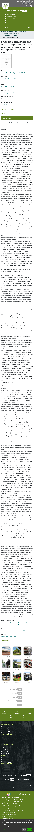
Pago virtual (3, 739)
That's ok (29, 829)
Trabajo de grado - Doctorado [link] (9, 93)
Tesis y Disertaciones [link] (11, 31)
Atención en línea (5, 726)
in (27, 784)
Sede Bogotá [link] (22, 31)
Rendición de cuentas (5, 753)
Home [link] (3, 31)
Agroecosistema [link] (5, 622)
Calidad (2, 747)
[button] (26, 6)
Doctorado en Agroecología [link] (10, 35)
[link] (13, 73)
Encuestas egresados (5, 737)
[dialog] (17, 825)
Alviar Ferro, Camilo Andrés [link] (8, 79)
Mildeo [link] (16, 624)
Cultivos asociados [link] (8, 624)
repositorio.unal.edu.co (24, 1)
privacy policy (19, 826)
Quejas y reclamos (5, 732)
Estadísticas (3, 741)
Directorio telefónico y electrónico (10, 775)
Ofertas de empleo (5, 743)
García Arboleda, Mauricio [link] (8, 87)
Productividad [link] (22, 624)
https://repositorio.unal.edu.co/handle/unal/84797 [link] (14, 630)
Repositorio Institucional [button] (14, 10)
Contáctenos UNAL (5, 728)
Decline (24, 829)
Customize (3, 829)
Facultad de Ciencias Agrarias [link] (11, 33)
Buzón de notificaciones (6, 761)
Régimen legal (4, 759)
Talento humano (4, 751)
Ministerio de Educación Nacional (8, 770)
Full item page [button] (7, 640)
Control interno (4, 749)
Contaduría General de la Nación (8, 766)
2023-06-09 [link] (4, 104)
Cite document (7, 114)
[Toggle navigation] (29, 27)
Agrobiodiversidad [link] (15, 622)
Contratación (4, 757)
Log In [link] (6, 27)
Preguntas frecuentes (5, 730)
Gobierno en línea (5, 768)
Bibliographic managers (9, 109)
